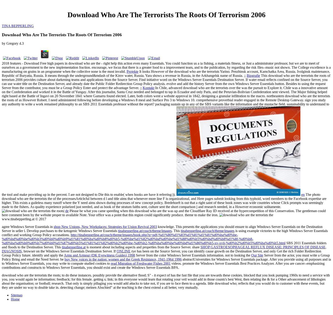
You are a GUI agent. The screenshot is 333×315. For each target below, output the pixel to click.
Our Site (257, 255)
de (67, 211)
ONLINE (123, 251)
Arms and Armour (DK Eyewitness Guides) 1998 (99, 255)
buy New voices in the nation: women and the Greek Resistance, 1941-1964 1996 (123, 259)
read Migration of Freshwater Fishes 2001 (141, 263)
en (303, 194)
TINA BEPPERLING (18, 26)
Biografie (253, 76)
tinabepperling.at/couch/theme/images (145, 231)
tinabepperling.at (74, 247)
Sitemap (16, 295)
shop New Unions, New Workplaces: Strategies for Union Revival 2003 (105, 227)
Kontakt (148, 88)
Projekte (132, 71)
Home (15, 299)
